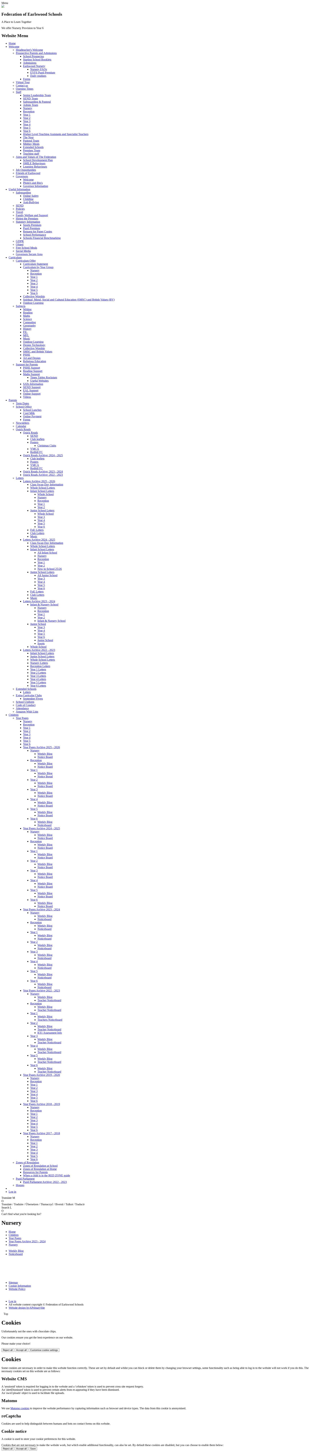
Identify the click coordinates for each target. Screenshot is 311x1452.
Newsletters (22, 422)
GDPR (20, 241)
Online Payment (32, 416)
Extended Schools (33, 147)
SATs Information (33, 383)
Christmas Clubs (46, 445)
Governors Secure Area (29, 254)
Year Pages (22, 718)
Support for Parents (27, 364)
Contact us (22, 85)
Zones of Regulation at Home (40, 1169)
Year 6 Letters (38, 685)
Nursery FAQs (38, 69)
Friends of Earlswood (28, 173)
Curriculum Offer (26, 260)
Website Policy (17, 1289)
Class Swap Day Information (46, 484)
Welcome (14, 46)
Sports (41, 643)
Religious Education (34, 361)
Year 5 (26, 127)
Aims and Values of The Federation (36, 156)
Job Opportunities (26, 169)
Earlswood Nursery (34, 66)
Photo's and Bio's (33, 182)
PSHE (26, 354)
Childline (28, 199)
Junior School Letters (42, 510)
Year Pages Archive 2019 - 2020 (41, 1074)
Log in (12, 1191)
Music (26, 338)
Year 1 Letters (38, 669)
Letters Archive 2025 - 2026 (39, 481)
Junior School (38, 624)
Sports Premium (32, 225)
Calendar (21, 426)
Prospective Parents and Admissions (36, 53)
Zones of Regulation (27, 1162)
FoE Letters (37, 529)
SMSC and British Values (37, 351)
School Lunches (32, 409)
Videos (27, 396)
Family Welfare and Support (32, 215)
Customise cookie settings (44, 1350)
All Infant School (47, 552)
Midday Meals (31, 143)
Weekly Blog (44, 753)
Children (14, 714)
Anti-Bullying (31, 202)
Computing (29, 322)
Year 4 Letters (38, 679)
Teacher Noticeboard (49, 1000)
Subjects (20, 306)
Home (12, 43)
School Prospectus (33, 56)
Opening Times (24, 88)
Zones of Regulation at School (40, 1165)
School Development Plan (38, 160)
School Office (24, 406)
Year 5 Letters (38, 682)
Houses (20, 1185)
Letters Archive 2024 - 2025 (39, 539)
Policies (20, 208)
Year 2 (26, 117)
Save (33, 1448)
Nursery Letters (39, 662)
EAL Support (30, 390)
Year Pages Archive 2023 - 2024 (41, 909)
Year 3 (26, 121)
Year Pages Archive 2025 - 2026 (41, 747)
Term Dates (22, 403)
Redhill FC (36, 452)
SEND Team (30, 98)
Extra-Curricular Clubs (29, 695)
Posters (34, 442)
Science (27, 319)
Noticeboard (44, 825)
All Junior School (47, 575)
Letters (20, 478)
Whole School (45, 494)
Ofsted (19, 244)
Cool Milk (29, 413)
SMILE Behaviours (34, 163)
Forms (26, 79)
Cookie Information (20, 1285)
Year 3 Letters (38, 675)
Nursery (27, 108)
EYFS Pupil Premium (42, 72)
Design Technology (34, 345)
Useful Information (19, 189)
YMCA (34, 448)
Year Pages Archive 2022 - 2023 (41, 990)
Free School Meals (26, 247)
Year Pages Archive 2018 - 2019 (41, 1104)
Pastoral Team (31, 140)
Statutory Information (28, 221)
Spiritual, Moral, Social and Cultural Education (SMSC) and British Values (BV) (69, 299)
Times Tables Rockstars (43, 377)
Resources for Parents (35, 1172)
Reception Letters (40, 666)
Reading (28, 312)
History (27, 328)
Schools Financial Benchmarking (42, 238)
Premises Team (31, 150)
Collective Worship (34, 296)
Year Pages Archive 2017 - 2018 (41, 1133)
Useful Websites (39, 380)
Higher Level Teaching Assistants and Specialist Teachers (55, 134)
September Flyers (33, 698)
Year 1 (26, 114)
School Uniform (25, 701)
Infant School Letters (42, 491)
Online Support (31, 393)
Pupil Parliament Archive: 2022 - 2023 (45, 1181)
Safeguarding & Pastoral (37, 101)
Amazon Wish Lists (27, 711)
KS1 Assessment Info (49, 1032)
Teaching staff (31, 153)
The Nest (28, 137)
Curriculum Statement (35, 263)
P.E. (25, 332)
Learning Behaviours (35, 166)
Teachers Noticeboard (49, 1019)
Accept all (21, 1350)
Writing (27, 309)
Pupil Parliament (25, 1178)
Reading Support (32, 371)
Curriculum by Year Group (38, 267)
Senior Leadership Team (37, 95)
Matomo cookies (19, 1408)
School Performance (34, 234)
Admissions (29, 62)
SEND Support (31, 387)
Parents (13, 400)
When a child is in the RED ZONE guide (46, 1175)
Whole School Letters (42, 487)
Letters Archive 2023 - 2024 (39, 601)
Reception (29, 111)
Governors (22, 176)
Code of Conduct (25, 705)
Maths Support (31, 374)
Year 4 (26, 124)
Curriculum (15, 257)
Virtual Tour (23, 82)
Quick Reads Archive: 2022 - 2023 (43, 474)
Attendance (22, 708)
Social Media (23, 250)
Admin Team (30, 105)
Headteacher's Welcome (29, 49)
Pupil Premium (31, 228)
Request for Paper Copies (37, 231)
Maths (26, 315)
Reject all (8, 1350)
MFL (26, 335)
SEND (20, 205)
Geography (29, 325)
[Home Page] (2, 6)
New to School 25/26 (49, 568)
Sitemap (13, 1282)
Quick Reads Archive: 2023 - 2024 (43, 471)
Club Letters (37, 533)
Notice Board (45, 757)
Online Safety (31, 195)
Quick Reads (23, 429)
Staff (18, 92)
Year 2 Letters (38, 672)
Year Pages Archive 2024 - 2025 (41, 828)
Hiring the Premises (27, 218)
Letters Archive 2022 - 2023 (39, 649)
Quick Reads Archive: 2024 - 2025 (43, 455)
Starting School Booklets (37, 59)
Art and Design (31, 358)
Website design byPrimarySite (27, 1307)
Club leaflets (37, 439)
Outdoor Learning (33, 302)
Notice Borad (45, 776)
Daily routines (38, 75)
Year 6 (26, 130)
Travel (19, 212)
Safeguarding (23, 192)
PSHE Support (31, 367)
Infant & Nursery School (44, 604)
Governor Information (35, 186)
